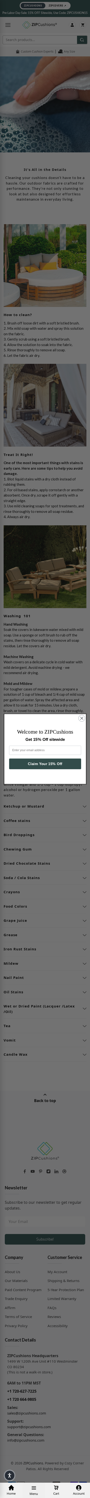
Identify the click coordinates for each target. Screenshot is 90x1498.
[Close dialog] (81, 718)
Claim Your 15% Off (45, 764)
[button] (9, 1475)
